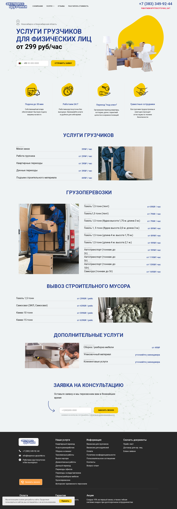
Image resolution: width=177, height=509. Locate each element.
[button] (22, 482)
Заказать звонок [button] (32, 482)
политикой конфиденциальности (102, 415)
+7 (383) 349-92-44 (155, 3)
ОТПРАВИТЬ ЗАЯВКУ (63, 63)
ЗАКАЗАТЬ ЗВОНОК (106, 410)
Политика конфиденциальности (101, 455)
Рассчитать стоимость (78, 6)
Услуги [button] (49, 6)
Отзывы (61, 6)
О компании (38, 6)
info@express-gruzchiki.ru (34, 456)
